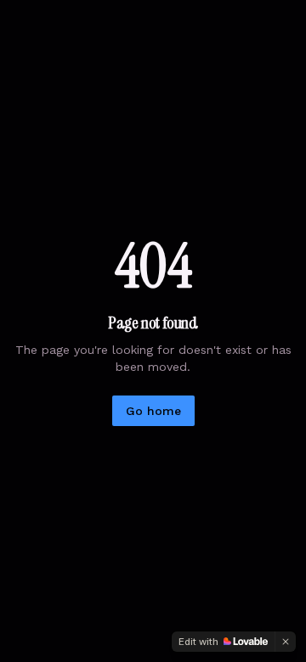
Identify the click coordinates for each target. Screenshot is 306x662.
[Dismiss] (285, 641)
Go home (153, 411)
